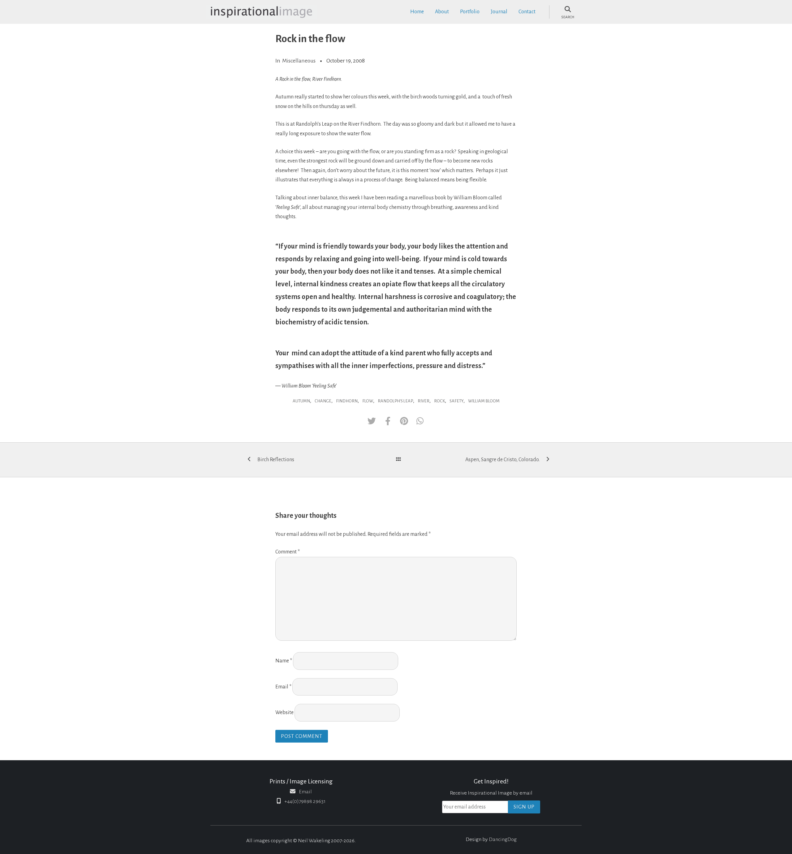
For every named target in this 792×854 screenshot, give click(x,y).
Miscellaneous (299, 61)
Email (283, 687)
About (442, 12)
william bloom (484, 401)
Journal (499, 12)
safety (456, 401)
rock (439, 401)
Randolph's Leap (395, 401)
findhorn (347, 401)
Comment (287, 552)
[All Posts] (398, 460)
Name (283, 661)
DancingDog (503, 839)
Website (284, 712)
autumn (301, 401)
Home (417, 12)
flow (367, 401)
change (323, 401)
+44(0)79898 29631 (304, 801)
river (423, 401)
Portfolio (470, 12)
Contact (527, 12)
